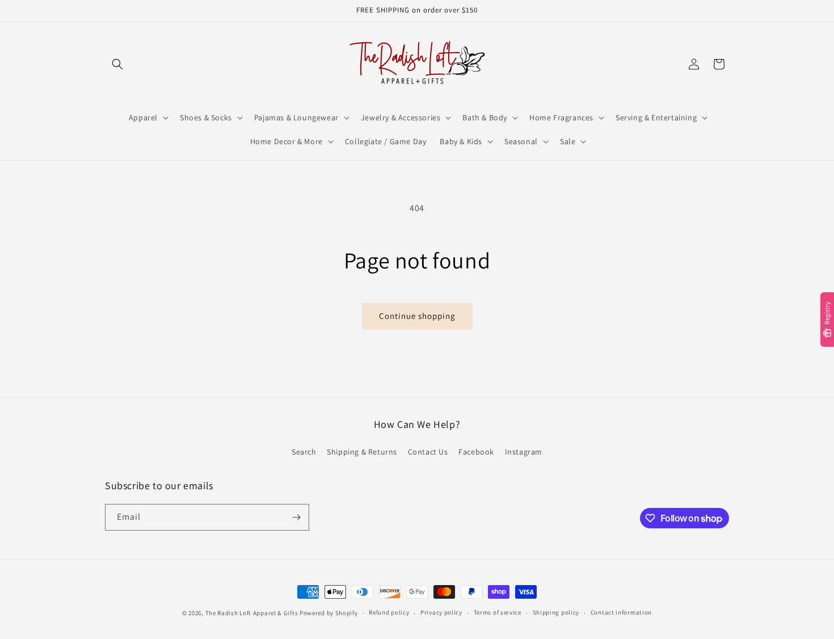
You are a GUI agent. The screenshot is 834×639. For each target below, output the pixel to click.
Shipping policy (556, 612)
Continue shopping (417, 315)
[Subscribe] (296, 517)
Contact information (621, 612)
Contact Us (428, 452)
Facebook (476, 452)
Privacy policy (441, 612)
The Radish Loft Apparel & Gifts (252, 613)
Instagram (523, 452)
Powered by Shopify (329, 613)
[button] (117, 64)
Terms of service (497, 612)
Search (304, 452)
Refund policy (389, 612)
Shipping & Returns (362, 452)
